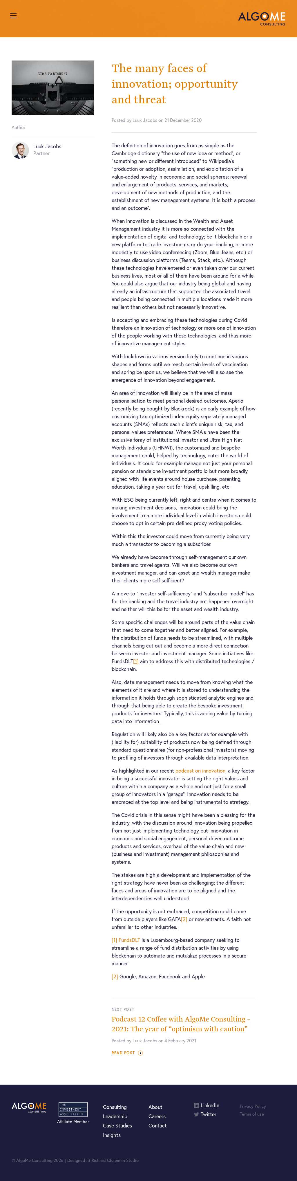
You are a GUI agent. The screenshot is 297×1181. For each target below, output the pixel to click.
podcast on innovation (200, 770)
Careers (157, 1116)
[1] (114, 939)
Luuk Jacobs (47, 146)
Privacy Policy (253, 1106)
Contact (157, 1125)
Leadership (115, 1116)
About (155, 1106)
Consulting (115, 1106)
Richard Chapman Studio (115, 1160)
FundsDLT (129, 939)
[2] (184, 919)
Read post (123, 1052)
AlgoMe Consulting (261, 19)
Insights (112, 1135)
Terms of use (252, 1114)
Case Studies (117, 1125)
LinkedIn (210, 1105)
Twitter (208, 1114)
